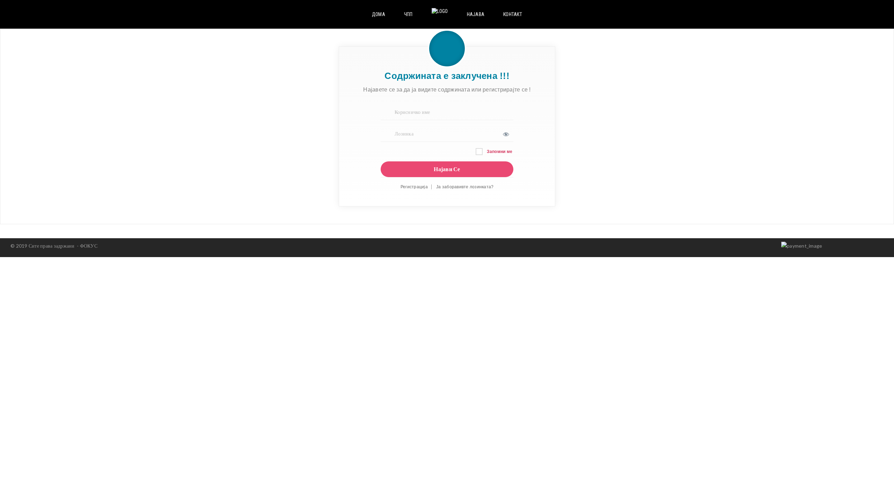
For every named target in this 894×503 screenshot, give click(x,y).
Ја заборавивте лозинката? (464, 186)
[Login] (868, 14)
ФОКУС (88, 246)
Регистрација (414, 186)
